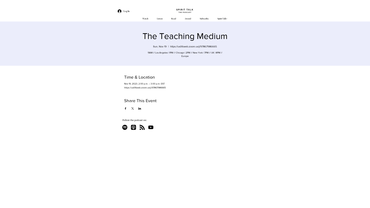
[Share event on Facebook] (125, 108)
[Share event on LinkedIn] (139, 108)
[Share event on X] (132, 108)
